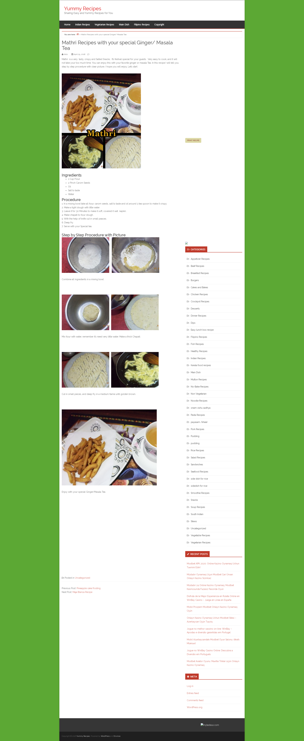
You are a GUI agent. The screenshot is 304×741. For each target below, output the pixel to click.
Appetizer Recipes (200, 259)
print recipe (193, 140)
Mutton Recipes (199, 379)
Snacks (194, 500)
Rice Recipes (197, 450)
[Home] (77, 34)
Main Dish (124, 24)
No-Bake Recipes (200, 386)
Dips (193, 323)
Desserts (195, 308)
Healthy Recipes (199, 351)
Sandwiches (197, 464)
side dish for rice (199, 478)
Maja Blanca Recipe (82, 592)
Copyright (159, 24)
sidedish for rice (199, 486)
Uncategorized (82, 578)
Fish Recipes (197, 344)
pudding (195, 443)
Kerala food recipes (201, 365)
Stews (194, 521)
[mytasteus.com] (210, 725)
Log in (190, 686)
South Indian (197, 514)
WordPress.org (194, 707)
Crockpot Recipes (200, 301)
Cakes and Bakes (199, 287)
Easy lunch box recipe (202, 330)
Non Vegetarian (198, 393)
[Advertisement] (209, 89)
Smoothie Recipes (200, 493)
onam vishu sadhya (200, 408)
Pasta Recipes (198, 415)
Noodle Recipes (199, 400)
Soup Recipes (198, 507)
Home (67, 24)
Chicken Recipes (199, 294)
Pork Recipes (197, 429)
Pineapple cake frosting (89, 588)
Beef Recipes (197, 266)
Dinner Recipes (198, 315)
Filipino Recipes (142, 24)
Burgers (195, 280)
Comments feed (195, 700)
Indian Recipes (82, 24)
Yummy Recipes (82, 8)
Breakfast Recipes (200, 273)
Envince (117, 736)
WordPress (105, 736)
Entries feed (193, 693)
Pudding (195, 436)
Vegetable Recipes (200, 535)
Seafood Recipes (199, 471)
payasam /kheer (199, 422)
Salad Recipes (198, 457)
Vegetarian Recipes (104, 24)
